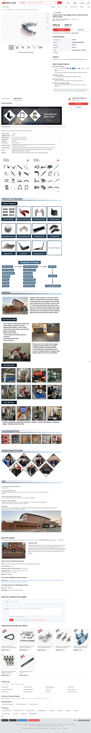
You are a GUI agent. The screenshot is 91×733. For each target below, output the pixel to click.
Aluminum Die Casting (72, 691)
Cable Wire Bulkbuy (33, 713)
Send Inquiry (62, 29)
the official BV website (32, 540)
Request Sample (75, 33)
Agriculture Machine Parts (30, 580)
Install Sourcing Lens (34, 720)
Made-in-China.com (39, 725)
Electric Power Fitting (33, 9)
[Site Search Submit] (59, 2)
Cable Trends (23, 713)
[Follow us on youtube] (85, 720)
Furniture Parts (71, 687)
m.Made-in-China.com (49, 725)
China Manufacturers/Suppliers (35, 724)
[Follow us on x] (81, 720)
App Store (4, 720)
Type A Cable (59, 710)
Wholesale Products (45, 724)
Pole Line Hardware (20, 580)
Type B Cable (51, 710)
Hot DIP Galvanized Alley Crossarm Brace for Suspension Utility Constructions (26, 648)
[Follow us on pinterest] (87, 720)
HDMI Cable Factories (18, 710)
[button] (55, 2)
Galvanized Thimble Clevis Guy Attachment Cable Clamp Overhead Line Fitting (8, 648)
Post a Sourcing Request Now (38, 620)
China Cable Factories (6, 710)
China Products (25, 724)
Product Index (68, 724)
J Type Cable (67, 710)
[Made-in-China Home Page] (8, 2)
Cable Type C (75, 710)
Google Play (13, 720)
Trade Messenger (22, 720)
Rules (89, 6)
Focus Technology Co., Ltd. (36, 728)
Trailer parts (48, 691)
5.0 (74, 100)
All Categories (6, 6)
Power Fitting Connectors (21, 704)
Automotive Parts (41, 580)
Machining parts (4, 687)
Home (2, 9)
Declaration (59, 728)
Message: (7, 608)
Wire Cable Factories (42, 710)
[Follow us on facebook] (79, 720)
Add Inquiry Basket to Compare (26, 52)
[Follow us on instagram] (83, 720)
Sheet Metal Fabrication (28, 689)
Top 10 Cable (15, 713)
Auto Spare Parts (4, 691)
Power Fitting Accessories (7, 704)
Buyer (59, 6)
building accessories (27, 691)
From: (7, 601)
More (2, 716)
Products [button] (23, 2)
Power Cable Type (6, 713)
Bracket (25, 582)
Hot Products (18, 724)
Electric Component (72, 689)
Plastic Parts (48, 689)
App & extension (73, 6)
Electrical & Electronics (10, 9)
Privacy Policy (65, 728)
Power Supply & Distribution (21, 9)
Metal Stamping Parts (12, 582)
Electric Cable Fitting (33, 704)
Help (66, 6)
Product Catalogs (20, 684)
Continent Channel (61, 724)
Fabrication (57, 580)
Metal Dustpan (20, 582)
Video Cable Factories (30, 710)
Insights (73, 724)
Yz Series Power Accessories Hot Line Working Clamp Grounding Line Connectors (63, 648)
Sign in (88, 3)
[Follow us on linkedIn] (89, 720)
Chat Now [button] (81, 30)
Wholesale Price (53, 724)
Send (11, 620)
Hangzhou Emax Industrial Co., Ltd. (63, 19)
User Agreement (53, 728)
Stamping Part (12, 580)
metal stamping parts (50, 687)
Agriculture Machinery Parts (7, 689)
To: (8, 605)
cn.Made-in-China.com (58, 725)
